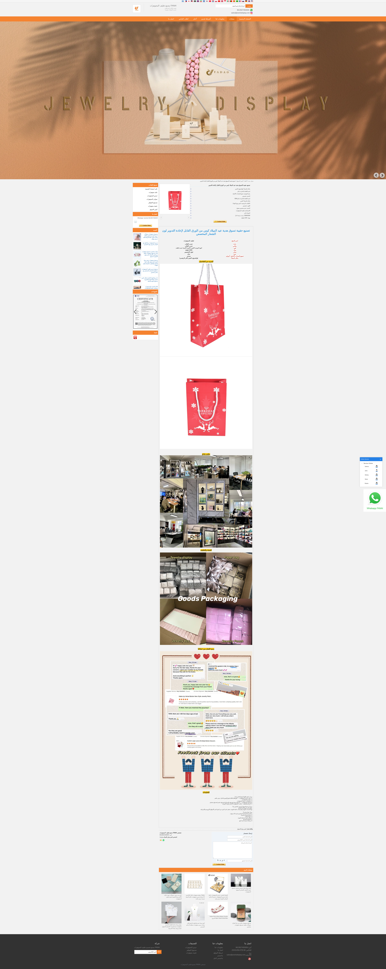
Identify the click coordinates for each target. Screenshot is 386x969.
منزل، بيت (250, 181)
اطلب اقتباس (183, 19)
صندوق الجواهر (152, 202)
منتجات (231, 19)
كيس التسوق (240, 181)
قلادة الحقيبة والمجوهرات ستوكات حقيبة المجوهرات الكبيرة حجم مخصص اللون (151, 288)
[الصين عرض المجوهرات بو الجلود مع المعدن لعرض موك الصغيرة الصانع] (137, 246)
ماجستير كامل (218, 958)
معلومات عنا (220, 19)
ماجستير (220, 955)
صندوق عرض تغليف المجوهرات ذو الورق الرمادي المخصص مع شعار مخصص (150, 270)
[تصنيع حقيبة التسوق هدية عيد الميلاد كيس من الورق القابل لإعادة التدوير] (175, 199)
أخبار (195, 19)
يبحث (249, 6)
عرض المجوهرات (152, 196)
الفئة (245, 181)
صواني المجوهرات (152, 199)
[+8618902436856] (163, 840)
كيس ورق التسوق (241, 829)
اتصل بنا (171, 19)
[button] (376, 175)
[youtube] (135, 337)
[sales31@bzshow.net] (161, 840)
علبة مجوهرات (153, 192)
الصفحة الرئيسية (245, 19)
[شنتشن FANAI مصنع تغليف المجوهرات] (137, 12)
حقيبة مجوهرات (152, 206)
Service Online (368, 463)
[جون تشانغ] (135, 221)
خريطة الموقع (218, 953)
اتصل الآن (145, 225)
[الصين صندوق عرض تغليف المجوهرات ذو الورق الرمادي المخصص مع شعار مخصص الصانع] (137, 272)
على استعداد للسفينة (151, 189)
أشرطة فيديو (206, 19)
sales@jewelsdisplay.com (240, 13)
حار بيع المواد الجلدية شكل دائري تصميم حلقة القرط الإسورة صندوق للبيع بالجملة (150, 279)
